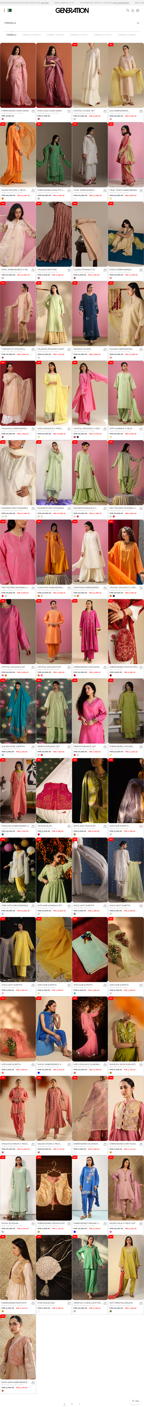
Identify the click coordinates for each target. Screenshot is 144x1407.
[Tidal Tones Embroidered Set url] (126, 154)
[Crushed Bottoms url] (54, 234)
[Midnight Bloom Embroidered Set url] (90, 313)
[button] (127, 10)
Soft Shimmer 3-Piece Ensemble (121, 428)
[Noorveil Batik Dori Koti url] (126, 1029)
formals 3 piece (103, 34)
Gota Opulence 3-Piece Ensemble (50, 428)
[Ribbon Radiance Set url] (54, 711)
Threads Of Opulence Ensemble (13, 349)
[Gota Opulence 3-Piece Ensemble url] (54, 393)
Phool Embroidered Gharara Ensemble (120, 270)
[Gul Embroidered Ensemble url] (126, 75)
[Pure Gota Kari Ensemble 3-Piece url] (18, 870)
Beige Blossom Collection (83, 1146)
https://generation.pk (121, 3)
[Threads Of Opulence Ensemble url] (18, 313)
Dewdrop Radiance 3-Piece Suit (85, 508)
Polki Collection (116, 1226)
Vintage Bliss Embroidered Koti (47, 826)
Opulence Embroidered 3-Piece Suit (15, 826)
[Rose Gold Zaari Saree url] (54, 75)
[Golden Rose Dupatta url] (18, 711)
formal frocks (55, 34)
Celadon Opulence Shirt (51, 349)
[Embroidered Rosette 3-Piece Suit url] (54, 154)
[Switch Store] (9, 10)
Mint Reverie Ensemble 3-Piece (123, 508)
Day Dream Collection (82, 352)
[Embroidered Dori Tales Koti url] (126, 1108)
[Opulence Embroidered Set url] (18, 393)
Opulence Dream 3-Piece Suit (15, 1144)
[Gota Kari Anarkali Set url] (54, 870)
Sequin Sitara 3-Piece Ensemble (49, 1144)
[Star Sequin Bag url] (54, 1267)
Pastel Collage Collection (120, 113)
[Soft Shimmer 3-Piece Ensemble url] (126, 393)
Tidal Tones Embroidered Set (123, 190)
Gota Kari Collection (46, 431)
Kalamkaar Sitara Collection (48, 1146)
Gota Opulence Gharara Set (87, 1064)
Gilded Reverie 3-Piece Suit (13, 190)
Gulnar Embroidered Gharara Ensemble (121, 349)
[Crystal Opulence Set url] (18, 631)
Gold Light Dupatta (84, 905)
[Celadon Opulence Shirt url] (54, 313)
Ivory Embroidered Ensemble (84, 190)
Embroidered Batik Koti (14, 1303)
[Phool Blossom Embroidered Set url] (18, 1188)
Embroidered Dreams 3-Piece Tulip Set (86, 1223)
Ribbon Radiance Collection (84, 113)
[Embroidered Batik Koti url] (18, 1267)
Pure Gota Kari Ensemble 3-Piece (15, 905)
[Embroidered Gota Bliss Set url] (90, 631)
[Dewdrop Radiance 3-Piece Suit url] (90, 472)
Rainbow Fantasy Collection (12, 113)
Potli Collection (116, 669)
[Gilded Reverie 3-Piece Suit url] (18, 154)
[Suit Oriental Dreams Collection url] (126, 1267)
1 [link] (64, 1403)
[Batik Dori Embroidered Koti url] (18, 1346)
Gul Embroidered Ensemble (119, 111)
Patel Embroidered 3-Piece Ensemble (16, 270)
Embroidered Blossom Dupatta (86, 1144)
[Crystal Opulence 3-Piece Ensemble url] (90, 393)
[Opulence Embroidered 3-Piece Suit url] (18, 790)
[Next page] (79, 1404)
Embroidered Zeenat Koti (51, 1223)
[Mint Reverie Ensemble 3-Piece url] (126, 472)
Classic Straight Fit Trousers (84, 270)
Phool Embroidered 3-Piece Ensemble (50, 1064)
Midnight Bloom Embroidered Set (83, 349)
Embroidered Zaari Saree (15, 111)
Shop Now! (45, 3)
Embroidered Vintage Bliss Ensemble (121, 746)
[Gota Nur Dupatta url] (126, 790)
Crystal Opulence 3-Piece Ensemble (87, 428)
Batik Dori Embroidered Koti (14, 1382)
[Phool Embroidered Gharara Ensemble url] (126, 234)
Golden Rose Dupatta (13, 746)
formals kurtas (31, 34)
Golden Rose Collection (11, 749)
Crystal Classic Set (84, 111)
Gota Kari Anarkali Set (50, 905)
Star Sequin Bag (46, 1303)
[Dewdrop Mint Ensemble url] (18, 472)
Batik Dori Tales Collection (48, 272)
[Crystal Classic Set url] (90, 75)
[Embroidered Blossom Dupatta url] (90, 1108)
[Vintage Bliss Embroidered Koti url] (54, 790)
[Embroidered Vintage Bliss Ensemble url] (126, 711)
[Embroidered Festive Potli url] (126, 631)
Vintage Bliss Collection (83, 193)
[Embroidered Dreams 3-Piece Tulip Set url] (90, 1188)
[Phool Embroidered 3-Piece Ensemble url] (54, 1029)
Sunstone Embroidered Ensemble (50, 588)
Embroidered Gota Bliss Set (86, 667)
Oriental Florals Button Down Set (87, 1303)
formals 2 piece (79, 34)
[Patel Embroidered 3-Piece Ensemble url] (18, 234)
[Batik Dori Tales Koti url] (90, 790)
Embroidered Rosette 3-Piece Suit (51, 190)
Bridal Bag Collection (46, 1305)
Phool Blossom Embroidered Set (11, 1223)
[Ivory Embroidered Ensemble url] (90, 154)
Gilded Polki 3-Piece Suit (123, 1223)
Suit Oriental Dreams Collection (121, 1303)
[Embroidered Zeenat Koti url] (54, 1188)
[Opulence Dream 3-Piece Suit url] (18, 1108)
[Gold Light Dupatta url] (90, 870)
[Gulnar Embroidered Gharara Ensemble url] (126, 313)
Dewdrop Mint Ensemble (15, 508)
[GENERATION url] (72, 10)
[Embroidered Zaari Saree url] (18, 75)
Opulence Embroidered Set (14, 428)
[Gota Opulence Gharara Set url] (90, 1029)
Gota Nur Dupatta (119, 826)
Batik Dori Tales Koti (85, 826)
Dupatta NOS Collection (118, 828)
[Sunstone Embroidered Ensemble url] (54, 552)
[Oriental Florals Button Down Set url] (90, 1267)
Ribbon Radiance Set (49, 746)
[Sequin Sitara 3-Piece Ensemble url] (54, 1108)
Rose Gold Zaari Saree (50, 111)
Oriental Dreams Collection (48, 193)
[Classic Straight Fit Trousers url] (90, 234)
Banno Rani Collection (82, 1067)
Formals (11, 34)
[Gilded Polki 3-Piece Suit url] (126, 1188)
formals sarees (127, 34)
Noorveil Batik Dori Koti (123, 1064)
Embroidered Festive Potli (124, 667)
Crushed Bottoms (47, 270)
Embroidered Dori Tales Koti (123, 1144)
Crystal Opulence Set (13, 667)
